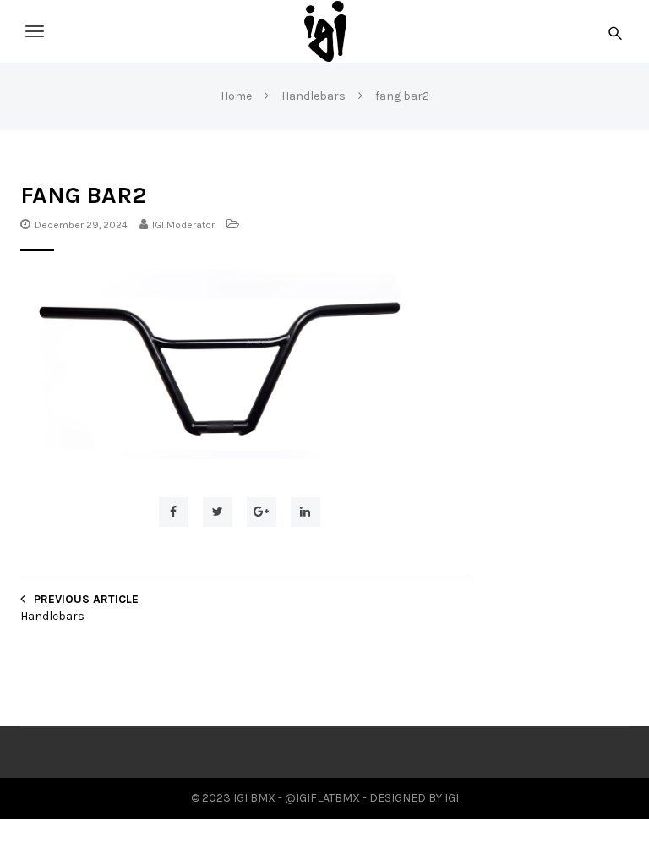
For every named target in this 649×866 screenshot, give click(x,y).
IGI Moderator (183, 225)
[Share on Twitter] (217, 512)
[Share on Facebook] (173, 512)
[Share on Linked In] (305, 512)
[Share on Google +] (261, 512)
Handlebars (52, 616)
